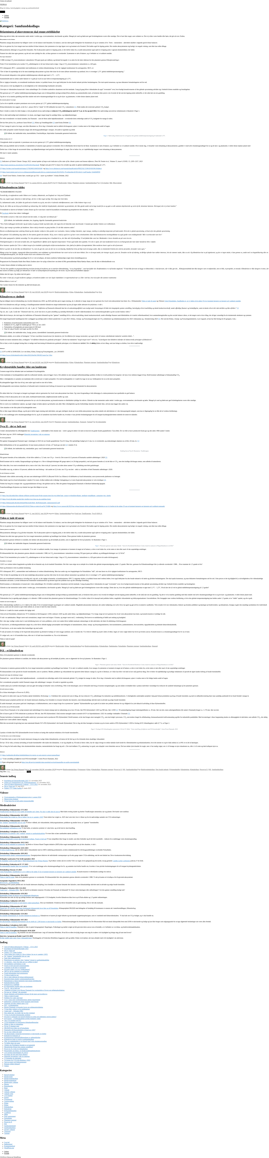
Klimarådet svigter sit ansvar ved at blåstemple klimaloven (19, 895)
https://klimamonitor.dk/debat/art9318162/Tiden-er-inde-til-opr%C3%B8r (26, 506)
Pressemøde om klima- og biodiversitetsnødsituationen (22, 1051)
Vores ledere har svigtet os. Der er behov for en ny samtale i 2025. (26, 954)
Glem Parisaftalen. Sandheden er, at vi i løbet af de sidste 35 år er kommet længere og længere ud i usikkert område (202, 301)
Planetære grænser (79, 183)
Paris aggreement (10, 1116)
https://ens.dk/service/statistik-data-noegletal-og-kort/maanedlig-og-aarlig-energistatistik (50, 762)
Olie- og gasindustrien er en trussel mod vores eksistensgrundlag (25, 1041)
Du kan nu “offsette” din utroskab (15, 992)
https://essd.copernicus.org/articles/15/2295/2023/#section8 (19, 165)
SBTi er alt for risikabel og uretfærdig (12, 844)
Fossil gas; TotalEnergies (83, 513)
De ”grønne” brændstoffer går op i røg (17, 956)
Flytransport (82, 769)
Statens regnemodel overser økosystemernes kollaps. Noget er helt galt (23, 839)
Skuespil (155, 646)
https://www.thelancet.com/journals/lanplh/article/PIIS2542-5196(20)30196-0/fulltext (73, 168)
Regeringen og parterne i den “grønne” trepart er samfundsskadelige (22, 833)
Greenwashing (9, 1101)
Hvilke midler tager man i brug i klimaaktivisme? (16, 938)
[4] (70, 122)
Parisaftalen (122, 646)
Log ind (6, 1142)
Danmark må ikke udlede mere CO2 (16, 1003)
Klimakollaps (78, 292)
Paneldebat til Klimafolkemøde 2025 (16, 781)
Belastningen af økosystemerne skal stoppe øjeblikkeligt (30, 31)
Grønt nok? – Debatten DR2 (9, 890)
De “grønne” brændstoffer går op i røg (12, 822)
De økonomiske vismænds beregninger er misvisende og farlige (25, 1034)
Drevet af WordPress (14, 1157)
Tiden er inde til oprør (149, 301)
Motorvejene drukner (11, 799)
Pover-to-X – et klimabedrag (9, 883)
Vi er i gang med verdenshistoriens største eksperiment (22, 1000)
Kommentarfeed (9, 1146)
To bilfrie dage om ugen (12, 1043)
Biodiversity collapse (11, 1082)
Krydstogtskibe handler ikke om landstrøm (23, 367)
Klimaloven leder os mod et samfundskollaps (19, 1039)
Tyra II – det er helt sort (13, 426)
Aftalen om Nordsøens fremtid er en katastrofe (19, 1045)
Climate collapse (9, 1092)
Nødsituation (113, 646)
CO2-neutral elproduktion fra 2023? (16, 1053)
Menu (2, 12)
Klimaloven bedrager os (12, 1036)
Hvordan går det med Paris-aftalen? (16, 1054)
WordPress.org (9, 1148)
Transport (83, 422)
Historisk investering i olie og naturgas (37, 434)
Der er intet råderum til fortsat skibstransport (18, 977)
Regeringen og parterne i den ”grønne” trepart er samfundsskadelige (26, 960)
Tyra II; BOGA (97, 513)
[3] (54, 122)
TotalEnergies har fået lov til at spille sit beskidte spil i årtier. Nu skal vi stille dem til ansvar (30, 812)
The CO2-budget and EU (12, 1020)
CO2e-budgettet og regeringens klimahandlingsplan (21, 1022)
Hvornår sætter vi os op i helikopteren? (17, 969)
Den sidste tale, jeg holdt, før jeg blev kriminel (19, 1013)
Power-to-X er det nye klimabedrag (16, 1049)
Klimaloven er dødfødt (12, 296)
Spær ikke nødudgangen (12, 958)
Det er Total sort (9, 786)
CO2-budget (104, 183)
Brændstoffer (8, 1086)
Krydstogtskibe (101, 422)
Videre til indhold (6, 1)
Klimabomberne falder (12, 187)
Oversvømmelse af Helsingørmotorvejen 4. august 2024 (22, 797)
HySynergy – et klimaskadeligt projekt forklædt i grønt (22, 1018)
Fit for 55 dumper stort (11, 1026)
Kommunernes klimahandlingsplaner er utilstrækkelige (22, 1037)
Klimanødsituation (10, 1111)
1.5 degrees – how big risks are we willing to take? (21, 962)
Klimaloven (116, 362)
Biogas (6, 1084)
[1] (75, 107)
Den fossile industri (162, 769)
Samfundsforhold (10, 1126)
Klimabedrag (185, 769)
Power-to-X (118, 769)
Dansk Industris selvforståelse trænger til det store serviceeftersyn (25, 994)
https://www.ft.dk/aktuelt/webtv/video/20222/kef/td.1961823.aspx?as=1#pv (27, 355)
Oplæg (6, 15)
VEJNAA (3, 4)
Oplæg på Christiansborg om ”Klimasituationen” (20, 782)
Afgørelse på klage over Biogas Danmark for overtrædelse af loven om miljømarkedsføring (34, 990)
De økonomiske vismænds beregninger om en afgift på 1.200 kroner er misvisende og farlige (30, 921)
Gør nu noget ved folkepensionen (15, 1062)
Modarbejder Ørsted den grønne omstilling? (18, 1047)
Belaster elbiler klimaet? (12, 1064)
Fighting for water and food (13, 998)
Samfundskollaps (91, 183)
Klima (70, 183)
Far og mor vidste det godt (13, 1032)
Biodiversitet (62, 183)
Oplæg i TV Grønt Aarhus (13, 788)
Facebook (5, 213)
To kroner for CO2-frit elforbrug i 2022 (17, 1060)
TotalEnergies (35, 431)
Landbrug (7, 1112)
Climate (6, 1090)
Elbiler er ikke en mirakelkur (13, 1024)
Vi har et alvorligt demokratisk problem (17, 1015)
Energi (6, 1097)
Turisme (89, 422)
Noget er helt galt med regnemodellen (16, 966)
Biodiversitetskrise (10, 1080)
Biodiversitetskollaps (62, 292)
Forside (6, 17)
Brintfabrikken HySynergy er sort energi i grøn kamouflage (19, 903)
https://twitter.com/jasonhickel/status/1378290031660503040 (22, 168)
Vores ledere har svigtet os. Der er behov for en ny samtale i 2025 (21, 817)
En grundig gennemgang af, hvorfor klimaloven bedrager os (20, 915)
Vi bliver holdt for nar (7, 850)
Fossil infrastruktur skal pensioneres (16, 973)
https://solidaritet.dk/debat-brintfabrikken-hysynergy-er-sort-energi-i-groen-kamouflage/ (31, 755)
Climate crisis (8, 1094)
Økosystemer (117, 183)
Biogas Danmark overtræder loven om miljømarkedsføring (23, 1007)
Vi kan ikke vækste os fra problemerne (17, 1009)
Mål (110, 183)
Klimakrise (7, 1109)
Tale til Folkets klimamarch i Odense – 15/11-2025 (21, 784)
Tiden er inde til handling (8, 927)
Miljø (6, 1114)
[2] (33, 122)
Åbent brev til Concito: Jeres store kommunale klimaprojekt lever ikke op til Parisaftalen (29, 908)
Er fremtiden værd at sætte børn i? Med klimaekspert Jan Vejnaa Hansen (24, 861)
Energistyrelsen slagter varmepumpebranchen (15, 855)
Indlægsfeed (8, 1144)
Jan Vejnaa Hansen (17, 183)
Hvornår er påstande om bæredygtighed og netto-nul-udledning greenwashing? (30, 1017)
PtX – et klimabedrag (11, 650)
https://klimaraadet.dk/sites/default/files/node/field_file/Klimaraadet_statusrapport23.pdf (31, 503)
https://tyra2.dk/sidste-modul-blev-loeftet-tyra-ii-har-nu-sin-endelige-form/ (26, 499)
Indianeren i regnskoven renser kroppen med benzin (21, 1001)
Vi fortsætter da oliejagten (12, 1058)
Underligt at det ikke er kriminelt (15, 967)
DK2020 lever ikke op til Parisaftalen (16, 1028)
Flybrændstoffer (174, 769)
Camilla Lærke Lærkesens (121, 861)
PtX (124, 769)
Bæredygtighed (9, 1075)
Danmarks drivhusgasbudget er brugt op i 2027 (19, 1030)
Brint (6, 1088)
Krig (100, 292)
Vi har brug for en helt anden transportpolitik (19, 801)
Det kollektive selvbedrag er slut (10, 828)
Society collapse (9, 1129)
